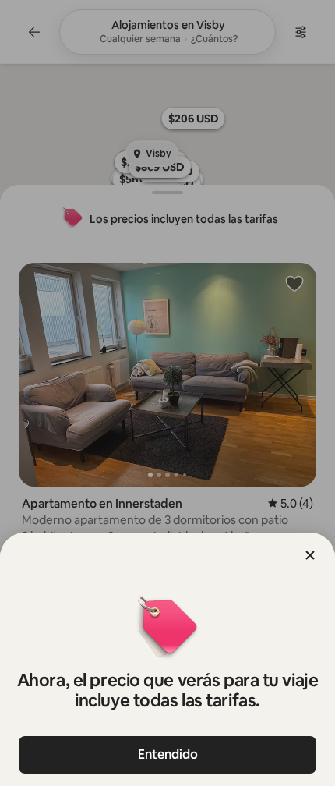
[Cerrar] (310, 555)
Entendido (168, 754)
